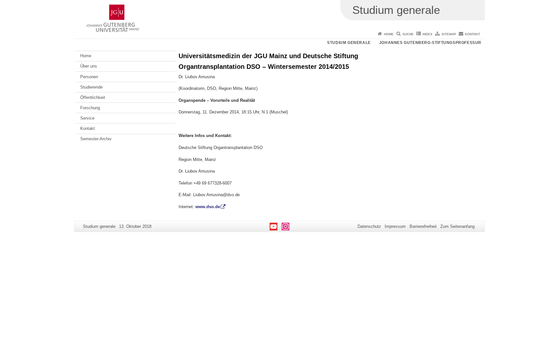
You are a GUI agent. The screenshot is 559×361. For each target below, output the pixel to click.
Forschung (90, 107)
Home (389, 34)
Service (87, 118)
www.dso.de (207, 206)
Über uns (88, 66)
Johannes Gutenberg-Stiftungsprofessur (430, 42)
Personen (89, 76)
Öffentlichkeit (92, 97)
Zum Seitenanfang (457, 226)
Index (427, 34)
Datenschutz (369, 226)
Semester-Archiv (96, 138)
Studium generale (349, 42)
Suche (408, 34)
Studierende (91, 87)
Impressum (395, 226)
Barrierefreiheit (423, 226)
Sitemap (449, 34)
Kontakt (472, 34)
